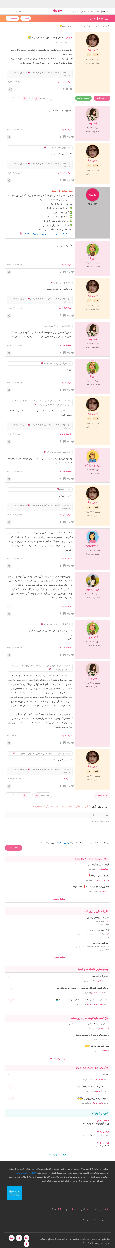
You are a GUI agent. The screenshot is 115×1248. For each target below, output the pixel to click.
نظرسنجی (13, 18)
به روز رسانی (102, 795)
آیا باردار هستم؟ (102, 1146)
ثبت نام (8, 11)
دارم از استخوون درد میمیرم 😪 (45, 37)
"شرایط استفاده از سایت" (25, 1173)
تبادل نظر (101, 11)
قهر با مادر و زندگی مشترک (98, 864)
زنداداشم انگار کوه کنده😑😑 (97, 1046)
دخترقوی (100, 980)
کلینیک (91, 11)
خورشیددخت (104, 869)
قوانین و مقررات (100, 1220)
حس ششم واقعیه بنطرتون (97, 917)
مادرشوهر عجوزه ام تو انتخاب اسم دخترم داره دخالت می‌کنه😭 (82, 1000)
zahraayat (104, 1039)
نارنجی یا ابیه (101, 921)
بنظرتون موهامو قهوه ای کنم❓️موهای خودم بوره (89, 887)
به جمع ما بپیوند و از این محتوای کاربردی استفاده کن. (48, 234)
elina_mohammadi (95, 1004)
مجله (108, 11)
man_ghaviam (103, 880)
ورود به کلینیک (58, 1155)
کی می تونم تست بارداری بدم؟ (95, 1135)
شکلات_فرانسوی (97, 992)
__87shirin (104, 891)
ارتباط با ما (83, 1220)
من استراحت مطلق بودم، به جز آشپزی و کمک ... (88, 933)
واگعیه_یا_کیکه (97, 1103)
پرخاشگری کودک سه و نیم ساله (96, 1123)
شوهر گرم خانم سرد (100, 976)
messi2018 (98, 1079)
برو (36, 98)
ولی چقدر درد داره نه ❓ (98, 876)
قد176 (105, 1075)
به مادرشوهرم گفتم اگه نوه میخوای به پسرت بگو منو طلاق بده (82, 988)
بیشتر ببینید (59, 899)
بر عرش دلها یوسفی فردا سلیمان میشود (92, 1035)
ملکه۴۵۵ (99, 1091)
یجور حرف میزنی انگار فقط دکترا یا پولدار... (90, 946)
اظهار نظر (101, 98)
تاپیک (26, 18)
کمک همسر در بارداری (99, 930)
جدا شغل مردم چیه (101, 943)
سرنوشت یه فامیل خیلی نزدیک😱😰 (92, 1098)
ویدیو (75, 11)
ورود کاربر (19, 11)
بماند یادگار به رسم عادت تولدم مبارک (92, 1086)
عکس (83, 11)
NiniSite (92, 204)
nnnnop (105, 1050)
